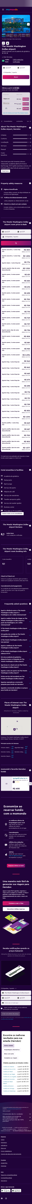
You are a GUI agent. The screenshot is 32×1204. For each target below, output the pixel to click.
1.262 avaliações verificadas (18, 61)
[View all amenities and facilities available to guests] (30, 470)
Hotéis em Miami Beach (8, 1082)
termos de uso (27, 1017)
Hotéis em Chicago (8, 1088)
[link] (16, 865)
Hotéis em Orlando (8, 1066)
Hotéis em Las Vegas (9, 1074)
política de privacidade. (8, 1019)
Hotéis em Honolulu (9, 1079)
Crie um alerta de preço (15, 855)
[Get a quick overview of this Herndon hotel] (30, 128)
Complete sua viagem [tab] (10, 1058)
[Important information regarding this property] (30, 550)
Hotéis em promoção (7, 1127)
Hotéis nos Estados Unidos (9, 1129)
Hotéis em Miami (8, 1071)
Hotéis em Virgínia (22, 1129)
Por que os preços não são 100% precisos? (13, 1120)
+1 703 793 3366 (7, 57)
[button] (3, 10)
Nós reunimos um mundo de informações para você (12, 1117)
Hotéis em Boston (8, 1086)
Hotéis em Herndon (5, 1130)
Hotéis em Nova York (9, 1069)
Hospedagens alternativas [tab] (12, 1049)
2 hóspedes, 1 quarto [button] (10, 72)
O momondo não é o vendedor (13, 1114)
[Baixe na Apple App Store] (16, 1190)
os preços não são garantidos (14, 1108)
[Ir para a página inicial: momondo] (12, 9)
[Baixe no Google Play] (5, 1190)
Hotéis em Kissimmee (9, 1091)
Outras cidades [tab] (8, 1045)
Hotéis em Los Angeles (9, 1076)
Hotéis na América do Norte (21, 1127)
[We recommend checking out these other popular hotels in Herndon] (30, 770)
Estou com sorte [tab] (9, 1054)
